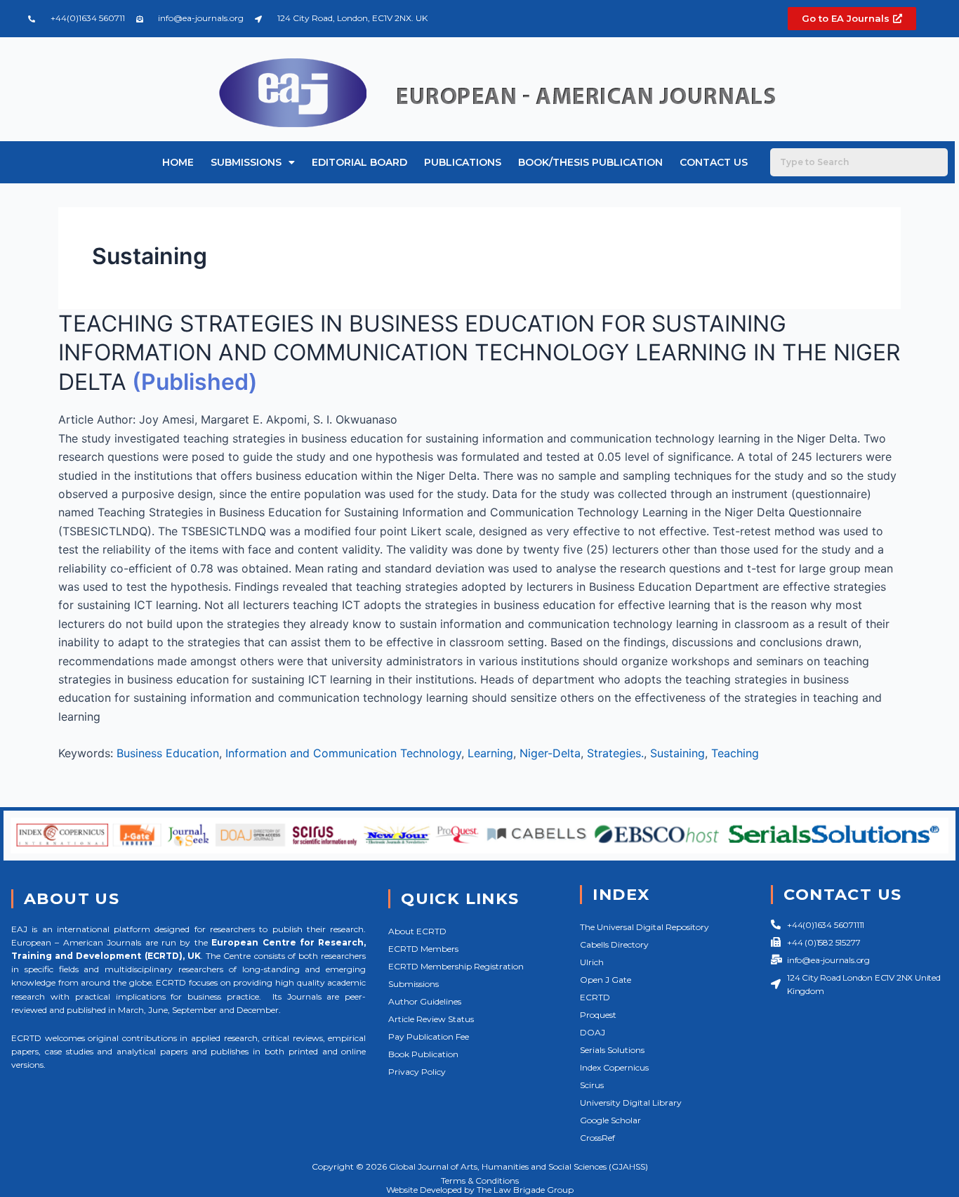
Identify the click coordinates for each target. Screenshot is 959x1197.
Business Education (168, 753)
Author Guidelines (424, 1001)
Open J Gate (605, 979)
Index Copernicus (614, 1067)
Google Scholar (610, 1120)
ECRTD (595, 997)
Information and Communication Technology (343, 753)
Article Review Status (431, 1019)
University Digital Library (631, 1102)
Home (178, 162)
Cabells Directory (614, 944)
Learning (490, 753)
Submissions (246, 162)
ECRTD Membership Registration (456, 966)
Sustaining (677, 753)
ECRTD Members (423, 948)
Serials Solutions (612, 1050)
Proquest (598, 1014)
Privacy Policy (417, 1071)
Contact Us (714, 162)
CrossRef (597, 1137)
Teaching (735, 753)
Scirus (592, 1085)
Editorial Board (359, 162)
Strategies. (615, 753)
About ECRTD (417, 931)
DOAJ (592, 1032)
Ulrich (592, 962)
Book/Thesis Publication (590, 162)
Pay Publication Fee (428, 1036)
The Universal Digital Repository (644, 927)
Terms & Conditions (480, 1180)
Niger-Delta (550, 753)
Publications (462, 162)
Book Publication (423, 1054)
